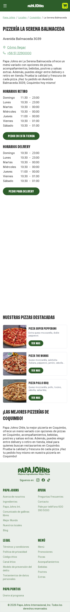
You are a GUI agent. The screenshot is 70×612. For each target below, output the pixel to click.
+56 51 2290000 (19, 53)
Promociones (45, 551)
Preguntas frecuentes (50, 496)
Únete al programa (13, 595)
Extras (41, 576)
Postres (42, 571)
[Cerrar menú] (5, 5)
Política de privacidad (15, 551)
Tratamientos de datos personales (16, 577)
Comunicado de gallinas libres (16, 513)
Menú (41, 546)
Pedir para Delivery (21, 191)
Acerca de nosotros (14, 496)
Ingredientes (10, 501)
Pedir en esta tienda (21, 136)
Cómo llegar (16, 47)
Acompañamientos (48, 561)
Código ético (10, 556)
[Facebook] (43, 480)
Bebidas (42, 566)
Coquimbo (35, 17)
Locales (22, 17)
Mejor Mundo (10, 520)
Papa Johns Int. (12, 506)
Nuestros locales (12, 525)
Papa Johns (9, 17)
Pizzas (41, 556)
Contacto (43, 501)
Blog (5, 530)
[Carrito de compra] (65, 6)
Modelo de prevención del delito (17, 568)
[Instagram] (37, 480)
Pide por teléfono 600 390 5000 (50, 508)
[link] (55, 17)
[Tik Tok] (48, 480)
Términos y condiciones (16, 546)
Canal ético (9, 561)
